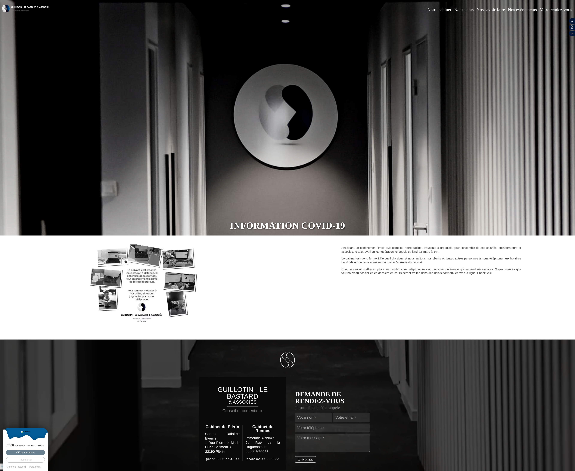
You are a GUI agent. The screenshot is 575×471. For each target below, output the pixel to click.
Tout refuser (25, 459)
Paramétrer (35, 467)
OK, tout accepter (25, 452)
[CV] (572, 27)
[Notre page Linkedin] (572, 33)
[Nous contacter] (572, 21)
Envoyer (305, 459)
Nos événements (522, 9)
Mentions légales (16, 467)
